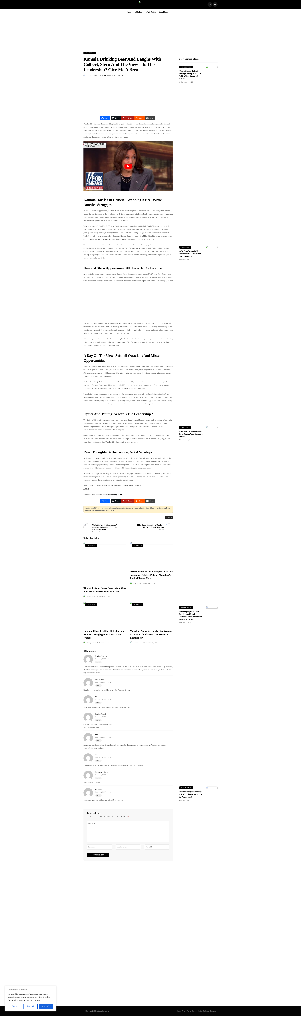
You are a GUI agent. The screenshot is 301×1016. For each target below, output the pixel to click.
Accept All (45, 1006)
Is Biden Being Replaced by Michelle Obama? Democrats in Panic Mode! (191, 794)
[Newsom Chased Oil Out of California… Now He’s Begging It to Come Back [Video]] (104, 614)
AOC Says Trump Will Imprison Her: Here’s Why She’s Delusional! (190, 253)
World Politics (151, 12)
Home (129, 12)
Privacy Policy (181, 1011)
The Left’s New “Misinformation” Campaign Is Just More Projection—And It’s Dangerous (105, 528)
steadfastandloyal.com (113, 494)
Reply (98, 662)
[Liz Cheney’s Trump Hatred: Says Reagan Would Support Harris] (212, 514)
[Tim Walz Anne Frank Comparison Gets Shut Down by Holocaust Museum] (104, 563)
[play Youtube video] (128, 166)
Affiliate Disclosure (203, 1011)
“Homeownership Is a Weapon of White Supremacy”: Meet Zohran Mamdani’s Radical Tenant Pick (151, 575)
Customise (15, 1006)
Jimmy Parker (98, 76)
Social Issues (163, 12)
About (189, 1011)
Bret (96, 734)
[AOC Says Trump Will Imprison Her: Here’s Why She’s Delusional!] (212, 334)
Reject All (30, 1006)
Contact (194, 1011)
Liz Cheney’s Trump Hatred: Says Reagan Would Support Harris (191, 434)
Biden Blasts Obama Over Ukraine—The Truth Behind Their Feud (150, 527)
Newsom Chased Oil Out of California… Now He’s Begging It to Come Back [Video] (104, 634)
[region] (30, 998)
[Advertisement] (150, 31)
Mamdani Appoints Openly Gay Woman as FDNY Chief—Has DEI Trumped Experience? (151, 634)
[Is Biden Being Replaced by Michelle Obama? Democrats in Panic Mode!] (212, 874)
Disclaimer (213, 1011)
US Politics (138, 12)
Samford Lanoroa (101, 656)
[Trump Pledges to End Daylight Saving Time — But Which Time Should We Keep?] (212, 154)
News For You (186, 67)
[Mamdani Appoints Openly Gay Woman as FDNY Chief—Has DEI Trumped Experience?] (151, 614)
